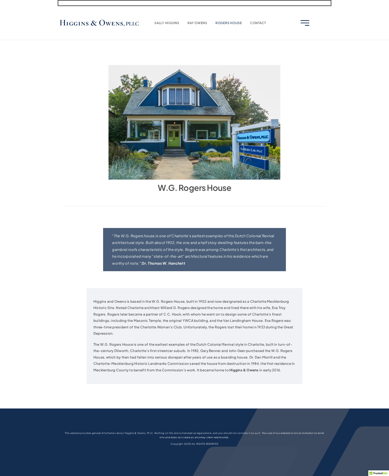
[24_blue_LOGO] (99, 20)
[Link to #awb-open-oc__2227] (305, 23)
